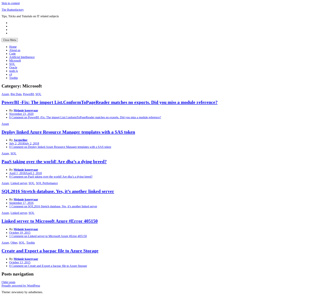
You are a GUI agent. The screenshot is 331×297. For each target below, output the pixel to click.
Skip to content (11, 3)
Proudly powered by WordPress (21, 285)
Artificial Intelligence (22, 57)
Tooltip (13, 77)
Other (14, 242)
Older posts (8, 282)
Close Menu (9, 40)
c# (10, 74)
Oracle (13, 67)
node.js (13, 71)
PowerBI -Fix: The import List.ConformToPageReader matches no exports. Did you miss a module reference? (110, 102)
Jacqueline (20, 140)
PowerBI (28, 94)
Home (13, 46)
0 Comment (85, 117)
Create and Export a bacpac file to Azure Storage (50, 250)
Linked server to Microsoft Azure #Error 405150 (50, 221)
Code (12, 53)
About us (14, 50)
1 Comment (53, 206)
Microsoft (15, 60)
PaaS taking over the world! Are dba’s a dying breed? (54, 161)
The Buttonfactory (13, 9)
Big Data (16, 94)
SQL (12, 64)
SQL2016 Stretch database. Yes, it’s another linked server (58, 191)
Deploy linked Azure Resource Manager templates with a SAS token (68, 132)
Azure (5, 94)
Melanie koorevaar (26, 110)
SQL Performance (47, 183)
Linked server (19, 183)
